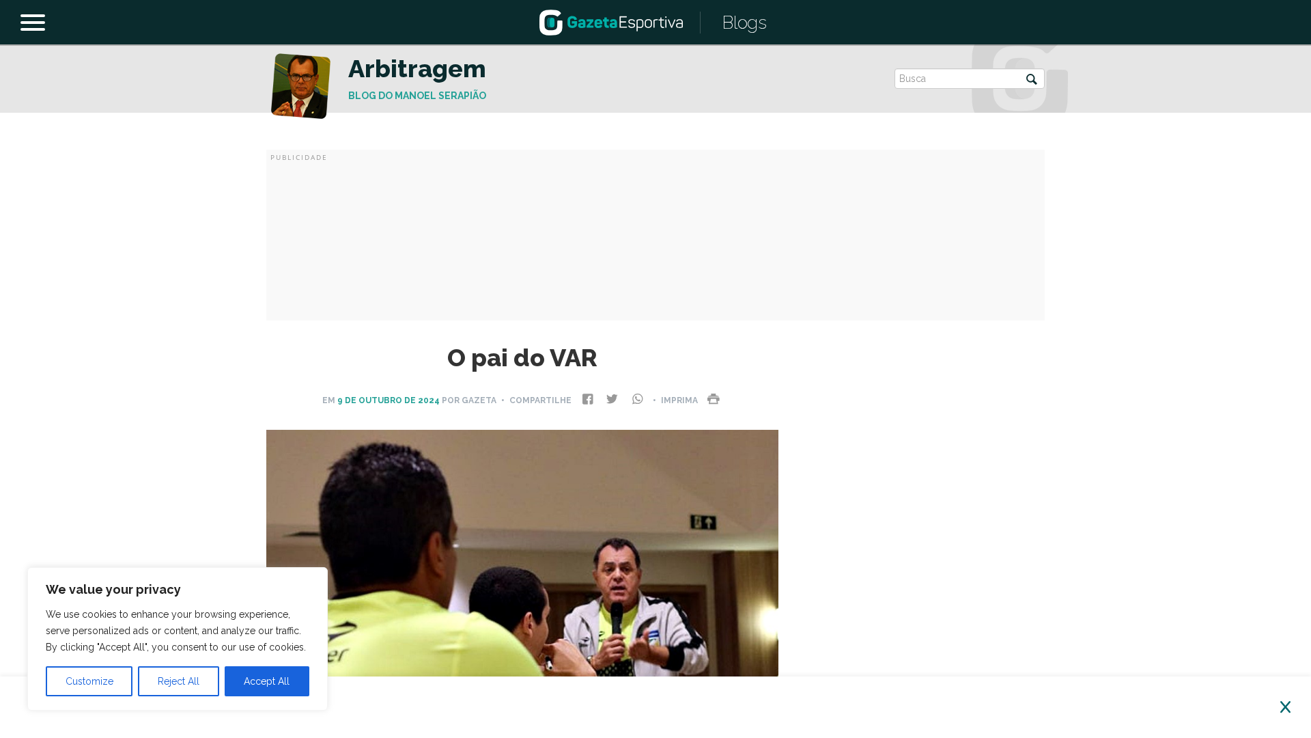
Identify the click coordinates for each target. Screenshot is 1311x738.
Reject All (178, 681)
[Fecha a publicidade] (1285, 707)
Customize (89, 681)
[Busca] (1031, 80)
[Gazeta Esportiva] (611, 21)
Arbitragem (417, 68)
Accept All (267, 681)
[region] (177, 639)
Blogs (744, 22)
